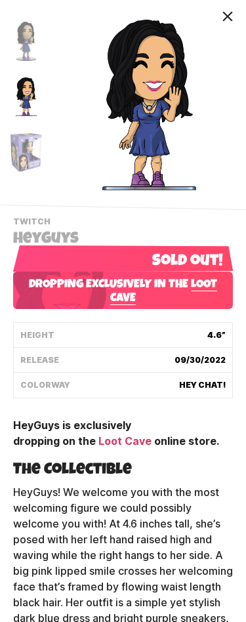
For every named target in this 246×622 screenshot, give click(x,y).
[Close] (228, 16)
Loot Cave (125, 441)
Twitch (33, 223)
